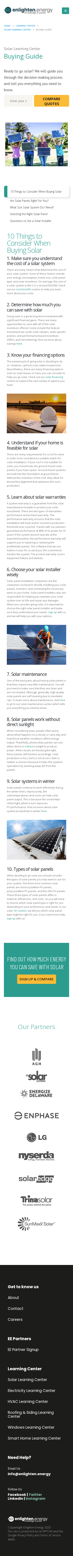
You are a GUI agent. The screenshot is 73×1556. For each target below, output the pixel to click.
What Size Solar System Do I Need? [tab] (32, 207)
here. (20, 343)
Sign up (52, 612)
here (62, 700)
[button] (65, 10)
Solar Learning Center (27, 1380)
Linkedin (15, 1498)
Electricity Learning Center (31, 1391)
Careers (15, 1320)
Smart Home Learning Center (34, 1438)
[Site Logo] (20, 11)
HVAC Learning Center (28, 1402)
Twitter (35, 1494)
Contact (15, 1309)
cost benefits (23, 289)
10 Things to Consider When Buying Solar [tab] (36, 191)
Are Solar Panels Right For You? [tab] (29, 201)
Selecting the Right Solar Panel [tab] (28, 214)
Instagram (35, 1498)
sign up (11, 918)
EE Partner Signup (23, 1350)
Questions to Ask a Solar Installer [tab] (30, 221)
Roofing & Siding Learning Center (31, 1414)
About (13, 1298)
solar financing (54, 377)
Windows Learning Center (31, 1427)
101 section (20, 910)
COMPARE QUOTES (51, 101)
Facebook (17, 1494)
